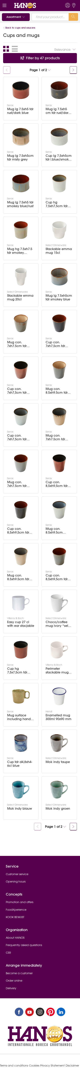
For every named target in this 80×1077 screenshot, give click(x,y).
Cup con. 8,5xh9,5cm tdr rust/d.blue (57, 484)
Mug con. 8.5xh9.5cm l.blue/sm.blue (57, 530)
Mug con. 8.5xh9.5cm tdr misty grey (18, 577)
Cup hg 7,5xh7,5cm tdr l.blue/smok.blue (58, 204)
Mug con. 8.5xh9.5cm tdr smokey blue (57, 390)
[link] (32, 6)
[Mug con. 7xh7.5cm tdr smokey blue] (20, 323)
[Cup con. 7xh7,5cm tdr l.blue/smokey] (20, 416)
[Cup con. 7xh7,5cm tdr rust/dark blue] (20, 370)
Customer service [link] (17, 874)
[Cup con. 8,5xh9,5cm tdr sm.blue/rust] (59, 556)
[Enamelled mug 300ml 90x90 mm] (59, 696)
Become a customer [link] (19, 973)
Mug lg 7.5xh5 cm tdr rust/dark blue (58, 111)
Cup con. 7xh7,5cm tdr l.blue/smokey (18, 437)
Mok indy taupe (58, 762)
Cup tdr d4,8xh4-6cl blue (19, 763)
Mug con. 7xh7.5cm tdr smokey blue (17, 344)
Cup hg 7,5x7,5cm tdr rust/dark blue (18, 670)
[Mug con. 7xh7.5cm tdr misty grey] (59, 416)
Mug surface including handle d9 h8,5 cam (20, 717)
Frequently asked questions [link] (24, 945)
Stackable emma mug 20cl (20, 297)
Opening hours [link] (15, 881)
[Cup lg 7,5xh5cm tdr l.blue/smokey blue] (59, 136)
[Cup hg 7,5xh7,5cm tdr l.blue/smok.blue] (59, 183)
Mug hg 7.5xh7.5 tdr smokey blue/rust (19, 251)
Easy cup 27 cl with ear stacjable (20, 624)
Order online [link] (14, 981)
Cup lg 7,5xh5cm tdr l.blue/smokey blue (59, 157)
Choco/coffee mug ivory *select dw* (59, 624)
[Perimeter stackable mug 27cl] (59, 649)
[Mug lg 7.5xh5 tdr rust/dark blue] (20, 90)
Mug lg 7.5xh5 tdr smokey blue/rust (20, 204)
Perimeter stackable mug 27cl (57, 670)
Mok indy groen (58, 808)
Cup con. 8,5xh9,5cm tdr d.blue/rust (18, 530)
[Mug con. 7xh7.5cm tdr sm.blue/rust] (20, 463)
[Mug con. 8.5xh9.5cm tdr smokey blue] (59, 370)
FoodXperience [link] (16, 910)
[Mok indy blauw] (20, 789)
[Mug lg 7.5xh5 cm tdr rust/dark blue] (59, 90)
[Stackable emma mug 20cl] (20, 276)
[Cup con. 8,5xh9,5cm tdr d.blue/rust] (20, 510)
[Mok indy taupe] (59, 743)
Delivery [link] (11, 988)
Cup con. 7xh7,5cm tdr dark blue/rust (56, 344)
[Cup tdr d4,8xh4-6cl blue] (20, 743)
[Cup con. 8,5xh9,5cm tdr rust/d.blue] (59, 463)
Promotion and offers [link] (19, 902)
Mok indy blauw (19, 808)
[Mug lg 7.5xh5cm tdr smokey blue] (59, 276)
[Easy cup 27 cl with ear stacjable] (20, 603)
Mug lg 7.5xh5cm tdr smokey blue (59, 297)
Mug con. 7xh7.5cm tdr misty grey (55, 437)
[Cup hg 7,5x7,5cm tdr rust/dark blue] (20, 649)
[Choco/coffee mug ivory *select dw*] (59, 603)
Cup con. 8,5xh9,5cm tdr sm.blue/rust (57, 577)
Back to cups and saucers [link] (20, 27)
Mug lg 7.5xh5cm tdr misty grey (20, 157)
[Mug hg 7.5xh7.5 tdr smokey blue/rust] (20, 230)
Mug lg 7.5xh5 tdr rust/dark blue (20, 111)
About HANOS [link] (15, 938)
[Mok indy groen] (59, 789)
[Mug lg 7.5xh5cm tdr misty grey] (20, 136)
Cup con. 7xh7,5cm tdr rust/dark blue (18, 390)
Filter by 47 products (42, 58)
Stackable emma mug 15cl (59, 251)
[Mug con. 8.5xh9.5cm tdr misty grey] (20, 556)
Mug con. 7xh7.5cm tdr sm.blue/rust (17, 484)
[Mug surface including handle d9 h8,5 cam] (20, 696)
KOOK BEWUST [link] (15, 917)
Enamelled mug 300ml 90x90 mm (58, 717)
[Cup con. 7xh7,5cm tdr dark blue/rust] (59, 323)
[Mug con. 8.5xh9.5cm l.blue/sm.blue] (59, 510)
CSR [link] (8, 953)
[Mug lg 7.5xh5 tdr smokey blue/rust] (20, 183)
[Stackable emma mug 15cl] (59, 230)
